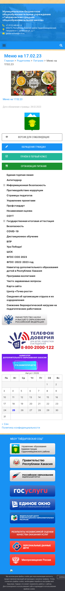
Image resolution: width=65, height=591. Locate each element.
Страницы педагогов (19, 195)
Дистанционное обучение (22, 236)
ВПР (9, 241)
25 (13, 410)
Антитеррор (14, 180)
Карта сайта (14, 286)
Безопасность (15, 226)
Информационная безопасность (26, 185)
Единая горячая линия (20, 174)
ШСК (10, 251)
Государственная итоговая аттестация (30, 221)
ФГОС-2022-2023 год (20, 262)
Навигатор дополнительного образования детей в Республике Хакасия (32, 269)
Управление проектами (21, 200)
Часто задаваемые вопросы (24, 281)
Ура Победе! (14, 246)
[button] (4, 45)
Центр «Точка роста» (20, 291)
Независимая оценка (19, 210)
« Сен (5, 423)
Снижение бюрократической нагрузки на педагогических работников (32, 307)
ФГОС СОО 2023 (17, 256)
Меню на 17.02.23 (13, 99)
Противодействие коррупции (25, 190)
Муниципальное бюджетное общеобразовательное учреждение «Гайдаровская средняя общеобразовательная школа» (26, 16)
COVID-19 (13, 231)
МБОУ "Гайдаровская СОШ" (26, 438)
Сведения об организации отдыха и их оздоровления (30, 298)
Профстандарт (16, 205)
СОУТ (10, 215)
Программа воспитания (21, 275)
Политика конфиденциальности (21, 427)
